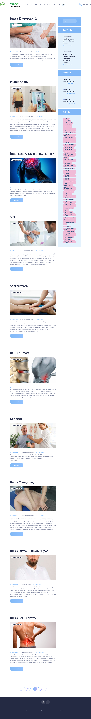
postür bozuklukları (68, 202)
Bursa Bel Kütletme (23, 618)
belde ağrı (67, 120)
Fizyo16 (66, 157)
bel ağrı (66, 118)
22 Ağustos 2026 (68, 64)
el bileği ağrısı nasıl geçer (68, 150)
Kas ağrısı (16, 419)
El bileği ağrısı (68, 147)
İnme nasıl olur (68, 237)
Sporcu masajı (19, 286)
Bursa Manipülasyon (24, 482)
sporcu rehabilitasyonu (69, 221)
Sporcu (66, 210)
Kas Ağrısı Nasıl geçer (68, 166)
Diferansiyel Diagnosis (67, 142)
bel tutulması (68, 122)
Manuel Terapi (68, 185)
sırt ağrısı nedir (69, 231)
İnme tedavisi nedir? (68, 242)
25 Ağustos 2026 (68, 45)
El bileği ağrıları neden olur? (69, 145)
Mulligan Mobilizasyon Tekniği (68, 189)
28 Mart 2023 (15, 116)
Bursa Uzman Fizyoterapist (29, 551)
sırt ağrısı (67, 226)
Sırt (12, 217)
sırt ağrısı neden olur (69, 229)
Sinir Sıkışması (68, 208)
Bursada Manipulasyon (68, 135)
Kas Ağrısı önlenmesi (67, 179)
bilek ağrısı (67, 125)
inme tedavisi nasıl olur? (69, 160)
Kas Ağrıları (67, 163)
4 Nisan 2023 (15, 51)
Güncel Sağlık (17, 25)
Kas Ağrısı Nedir (69, 168)
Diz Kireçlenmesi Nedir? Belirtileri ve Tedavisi (69, 41)
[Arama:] (70, 21)
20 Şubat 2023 (15, 652)
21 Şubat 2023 (15, 452)
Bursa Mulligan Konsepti (68, 138)
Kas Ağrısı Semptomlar (67, 176)
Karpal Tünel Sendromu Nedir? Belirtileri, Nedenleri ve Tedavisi (69, 58)
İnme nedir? (67, 239)
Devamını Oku (16, 64)
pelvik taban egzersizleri (68, 196)
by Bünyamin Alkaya (26, 584)
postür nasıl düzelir (68, 205)
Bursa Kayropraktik (23, 18)
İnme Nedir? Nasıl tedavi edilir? (32, 153)
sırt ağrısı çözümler (67, 234)
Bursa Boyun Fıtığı (69, 132)
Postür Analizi (19, 82)
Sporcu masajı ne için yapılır (69, 218)
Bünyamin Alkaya (68, 36)
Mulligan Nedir (68, 192)
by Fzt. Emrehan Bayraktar (27, 51)
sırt (65, 224)
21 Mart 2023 (15, 187)
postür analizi (68, 199)
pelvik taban (67, 194)
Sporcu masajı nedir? (68, 215)
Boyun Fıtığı (67, 127)
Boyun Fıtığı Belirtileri (67, 129)
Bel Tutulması (19, 353)
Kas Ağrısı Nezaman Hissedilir (67, 172)
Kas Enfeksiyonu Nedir (69, 182)
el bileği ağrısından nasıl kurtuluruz (69, 154)
